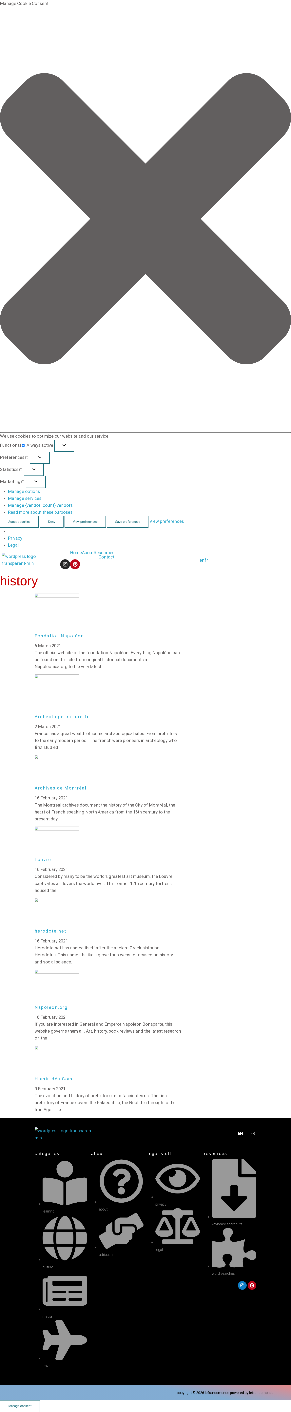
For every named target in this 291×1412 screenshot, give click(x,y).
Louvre (43, 859)
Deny (51, 522)
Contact (106, 557)
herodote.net (50, 931)
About (88, 553)
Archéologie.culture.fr (62, 716)
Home (76, 553)
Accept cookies (19, 522)
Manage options (24, 491)
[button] (145, 219)
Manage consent (20, 1406)
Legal (13, 545)
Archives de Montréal (61, 788)
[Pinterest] (75, 564)
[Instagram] (65, 564)
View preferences (85, 522)
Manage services (24, 498)
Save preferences (127, 522)
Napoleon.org (51, 1007)
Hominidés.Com (54, 1078)
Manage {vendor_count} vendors (40, 505)
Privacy (15, 538)
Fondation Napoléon (59, 635)
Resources (104, 553)
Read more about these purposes (40, 512)
